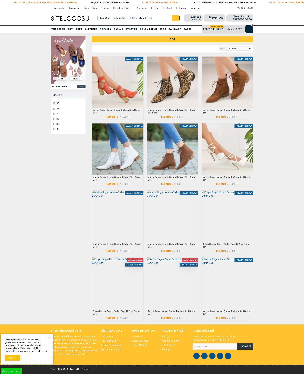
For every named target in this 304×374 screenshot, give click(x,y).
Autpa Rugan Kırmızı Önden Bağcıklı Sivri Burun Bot (171, 312)
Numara (57, 95)
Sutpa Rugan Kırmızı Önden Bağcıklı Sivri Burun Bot (116, 111)
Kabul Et (12, 357)
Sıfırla (82, 86)
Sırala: (223, 48)
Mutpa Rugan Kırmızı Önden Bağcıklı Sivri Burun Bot (226, 111)
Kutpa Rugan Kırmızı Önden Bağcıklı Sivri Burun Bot (226, 245)
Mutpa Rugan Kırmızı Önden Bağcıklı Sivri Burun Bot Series (172, 111)
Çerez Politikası (12, 351)
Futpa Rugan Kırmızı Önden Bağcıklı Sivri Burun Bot (116, 312)
